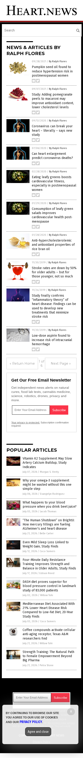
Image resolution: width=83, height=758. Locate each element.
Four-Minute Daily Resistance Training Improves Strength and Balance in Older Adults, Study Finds (49, 564)
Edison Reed (46, 573)
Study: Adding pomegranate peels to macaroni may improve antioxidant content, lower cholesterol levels (53, 101)
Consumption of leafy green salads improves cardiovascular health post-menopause (52, 215)
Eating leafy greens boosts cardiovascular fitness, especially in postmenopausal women (54, 183)
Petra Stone (46, 665)
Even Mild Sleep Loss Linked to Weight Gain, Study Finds (46, 544)
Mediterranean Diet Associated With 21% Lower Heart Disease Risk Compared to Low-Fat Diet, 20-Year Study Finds (49, 610)
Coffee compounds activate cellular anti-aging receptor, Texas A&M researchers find (49, 634)
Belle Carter (46, 533)
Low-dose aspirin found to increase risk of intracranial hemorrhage (52, 340)
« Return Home (22, 363)
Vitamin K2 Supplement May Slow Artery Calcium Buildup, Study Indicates (47, 463)
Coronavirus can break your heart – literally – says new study (52, 130)
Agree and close (38, 731)
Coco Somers (47, 551)
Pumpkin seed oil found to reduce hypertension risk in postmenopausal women (52, 71)
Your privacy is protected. (25, 422)
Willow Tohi (46, 595)
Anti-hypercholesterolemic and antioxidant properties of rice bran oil (53, 245)
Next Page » (61, 363)
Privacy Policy (31, 722)
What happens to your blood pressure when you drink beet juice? (50, 504)
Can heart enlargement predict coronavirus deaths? (52, 156)
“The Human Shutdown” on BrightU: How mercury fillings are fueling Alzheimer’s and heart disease (48, 524)
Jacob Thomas (48, 511)
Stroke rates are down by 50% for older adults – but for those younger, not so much (54, 272)
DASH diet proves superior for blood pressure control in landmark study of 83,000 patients (49, 586)
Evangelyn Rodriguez (52, 493)
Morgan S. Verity (49, 471)
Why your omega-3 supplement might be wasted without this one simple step (47, 484)
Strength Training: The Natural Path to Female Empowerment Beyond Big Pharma (48, 656)
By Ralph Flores (58, 61)
